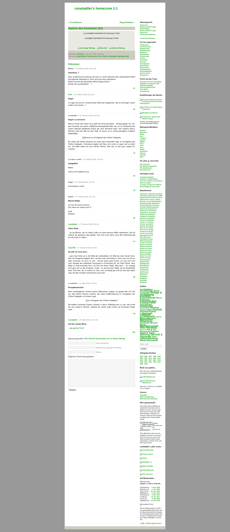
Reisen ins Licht (145, 256)
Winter (143, 340)
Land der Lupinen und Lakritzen (151, 181)
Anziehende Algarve (147, 177)
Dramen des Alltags (147, 226)
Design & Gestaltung (151, 293)
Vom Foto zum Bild (146, 229)
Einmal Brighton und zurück (150, 186)
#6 (134, 218)
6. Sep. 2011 (156, 493)
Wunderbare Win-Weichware (150, 203)
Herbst (143, 310)
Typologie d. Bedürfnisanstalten (151, 194)
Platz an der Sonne (146, 228)
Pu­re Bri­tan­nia (76, 22)
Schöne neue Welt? (146, 224)
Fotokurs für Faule (146, 231)
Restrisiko (143, 280)
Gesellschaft (146, 306)
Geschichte (146, 304)
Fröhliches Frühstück (147, 216)
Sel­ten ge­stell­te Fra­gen (148, 30)
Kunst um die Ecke (146, 233)
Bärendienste (144, 265)
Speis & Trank (147, 333)
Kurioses (143, 62)
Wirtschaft (152, 340)
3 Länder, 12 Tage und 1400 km (150, 184)
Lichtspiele (147, 316)
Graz (141, 136)
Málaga (142, 142)
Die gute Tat (144, 271)
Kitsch (150, 310)
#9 (134, 314)
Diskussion (74, 64)
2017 (150, 360)
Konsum (144, 311)
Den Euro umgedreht (147, 218)
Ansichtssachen (145, 47)
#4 (134, 176)
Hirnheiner (143, 275)
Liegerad (158, 317)
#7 (134, 241)
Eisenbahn (145, 296)
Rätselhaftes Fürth (146, 235)
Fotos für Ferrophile (147, 220)
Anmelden (143, 395)
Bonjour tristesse (146, 244)
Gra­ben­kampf (144, 91)
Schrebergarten (145, 69)
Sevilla (142, 149)
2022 (150, 362)
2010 (141, 358)
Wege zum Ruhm (146, 246)
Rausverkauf (144, 65)
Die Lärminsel (144, 164)
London (142, 140)
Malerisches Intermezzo (148, 211)
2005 (141, 356)
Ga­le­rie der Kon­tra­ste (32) (85, 28)
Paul (70, 95)
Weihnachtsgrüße (146, 241)
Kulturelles (143, 60)
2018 (154, 360)
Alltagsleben (144, 45)
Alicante (143, 130)
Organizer (143, 329)
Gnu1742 (71, 248)
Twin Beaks (144, 89)
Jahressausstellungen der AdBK (151, 196)
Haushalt (154, 307)
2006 (145, 356)
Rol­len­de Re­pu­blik (146, 85)
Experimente (147, 297)
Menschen (146, 319)
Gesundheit (144, 308)
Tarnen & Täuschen (146, 222)
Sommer (154, 331)
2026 (145, 364)
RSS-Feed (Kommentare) (148, 399)
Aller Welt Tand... (146, 237)
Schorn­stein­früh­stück (147, 87)
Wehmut (153, 338)
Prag (141, 147)
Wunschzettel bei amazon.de (150, 437)
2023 (154, 362)
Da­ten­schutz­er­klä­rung (147, 34)
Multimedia (145, 323)
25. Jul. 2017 (155, 497)
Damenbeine (144, 267)
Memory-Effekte (145, 254)
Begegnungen (145, 48)
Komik (157, 309)
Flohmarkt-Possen (146, 239)
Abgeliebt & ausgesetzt (148, 213)
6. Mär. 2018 (156, 498)
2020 (141, 362)
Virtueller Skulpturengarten (149, 207)
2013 (154, 358)
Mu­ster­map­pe (144, 28)
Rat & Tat (151, 329)
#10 (133, 332)
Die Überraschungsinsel (148, 166)
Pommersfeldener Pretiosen (149, 205)
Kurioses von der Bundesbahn (150, 201)
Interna (142, 58)
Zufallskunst (144, 269)
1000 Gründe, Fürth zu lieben (150, 199)
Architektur (146, 289)
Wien (141, 157)
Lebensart (146, 313)
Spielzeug (145, 334)
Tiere (154, 336)
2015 (141, 360)
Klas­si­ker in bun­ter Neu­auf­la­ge (150, 82)
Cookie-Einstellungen (147, 38)
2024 (159, 362)
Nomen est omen (146, 248)
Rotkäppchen (144, 263)
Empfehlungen (145, 50)
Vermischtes (144, 75)
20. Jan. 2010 (155, 491)
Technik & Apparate (151, 335)
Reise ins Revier (145, 183)
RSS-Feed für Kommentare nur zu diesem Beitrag (104, 339)
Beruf (156, 291)
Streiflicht (143, 278)
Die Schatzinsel (145, 170)
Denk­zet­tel (143, 32)
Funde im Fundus (146, 243)
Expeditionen (144, 54)
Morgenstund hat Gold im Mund (151, 197)
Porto (142, 145)
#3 (134, 153)
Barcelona (143, 132)
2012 (150, 358)
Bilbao (142, 134)
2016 (145, 360)
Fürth (152, 302)
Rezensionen (144, 67)
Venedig (142, 155)
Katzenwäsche (145, 260)
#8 (134, 277)
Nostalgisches (145, 64)
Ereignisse (143, 52)
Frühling (144, 303)
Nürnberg (151, 327)
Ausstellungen (146, 291)
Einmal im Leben (146, 252)
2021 (145, 362)
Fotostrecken (148, 301)
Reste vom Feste (146, 250)
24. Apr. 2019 (155, 500)
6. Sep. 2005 (156, 487)
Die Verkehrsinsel (146, 168)
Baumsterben (144, 261)
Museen (154, 323)
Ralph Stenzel (156, 523)
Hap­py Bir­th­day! (126, 22)
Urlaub (143, 338)
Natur (143, 327)
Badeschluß (144, 273)
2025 (141, 364)
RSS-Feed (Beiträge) (147, 397)
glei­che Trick (78, 328)
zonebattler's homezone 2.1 (96, 8)
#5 (134, 190)
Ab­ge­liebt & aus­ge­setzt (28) (149, 83)
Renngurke (145, 331)
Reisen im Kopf (145, 258)
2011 (145, 358)
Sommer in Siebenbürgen (149, 179)
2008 (154, 356)
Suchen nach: (144, 344)
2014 (159, 358)
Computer (145, 293)
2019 (159, 360)
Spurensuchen (145, 73)
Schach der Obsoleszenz (148, 209)
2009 (159, 356)
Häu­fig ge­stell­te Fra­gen (148, 27)
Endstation (144, 276)
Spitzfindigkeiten (146, 71)
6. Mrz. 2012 (156, 495)
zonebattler (72, 116)
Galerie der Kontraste (147, 214)
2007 (150, 356)
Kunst (152, 311)
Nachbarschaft (149, 326)
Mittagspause (146, 321)
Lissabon (143, 138)
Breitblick (143, 282)
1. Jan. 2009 (156, 489)
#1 (134, 88)
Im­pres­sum (144, 25)
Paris (141, 143)
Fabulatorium (144, 56)
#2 (134, 109)
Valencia (143, 153)
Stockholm (143, 151)
